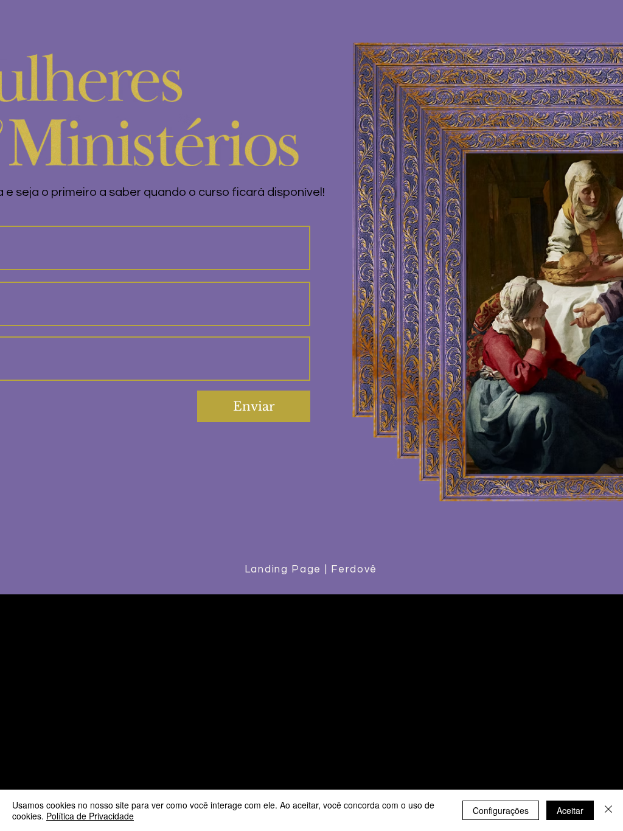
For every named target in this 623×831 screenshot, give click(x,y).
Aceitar (570, 810)
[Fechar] (608, 810)
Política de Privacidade (90, 816)
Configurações (501, 810)
